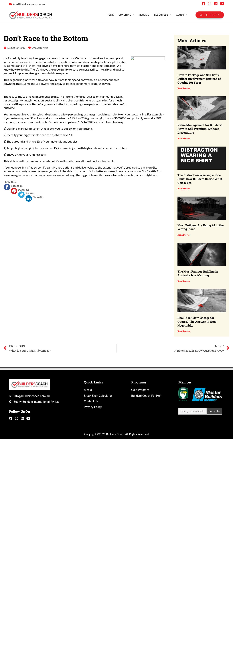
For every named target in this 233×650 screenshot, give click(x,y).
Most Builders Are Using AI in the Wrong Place (200, 227)
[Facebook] (203, 3)
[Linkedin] (216, 3)
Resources (161, 15)
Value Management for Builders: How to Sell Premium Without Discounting (199, 129)
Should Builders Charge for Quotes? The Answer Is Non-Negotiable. (197, 321)
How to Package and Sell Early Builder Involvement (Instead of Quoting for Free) (199, 78)
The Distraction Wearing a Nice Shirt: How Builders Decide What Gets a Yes (199, 179)
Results (144, 15)
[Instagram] (210, 3)
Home (110, 15)
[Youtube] (222, 3)
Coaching (125, 15)
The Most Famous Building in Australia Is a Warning (197, 273)
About (180, 15)
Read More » (183, 88)
